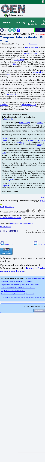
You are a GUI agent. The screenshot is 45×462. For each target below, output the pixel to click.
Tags (30, 224)
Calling (4, 138)
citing (15, 64)
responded (6, 185)
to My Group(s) (5, 227)
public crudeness (39, 72)
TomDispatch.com (31, 47)
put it (9, 74)
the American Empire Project (10, 218)
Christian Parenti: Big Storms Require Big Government (17, 294)
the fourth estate (13, 94)
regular (28, 105)
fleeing (39, 145)
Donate (30, 268)
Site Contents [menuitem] (32, 22)
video (35, 53)
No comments (33, 44)
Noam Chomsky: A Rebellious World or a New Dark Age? (18, 288)
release (26, 53)
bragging (20, 142)
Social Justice (14, 224)
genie (11, 179)
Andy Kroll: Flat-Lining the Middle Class (13, 291)
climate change (24, 123)
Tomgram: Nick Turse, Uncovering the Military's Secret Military (19, 284)
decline (40, 123)
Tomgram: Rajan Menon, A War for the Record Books (17, 281)
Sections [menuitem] (7, 22)
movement (4, 105)
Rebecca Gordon (10, 119)
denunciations (19, 60)
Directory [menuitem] (20, 22)
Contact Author (10, 244)
